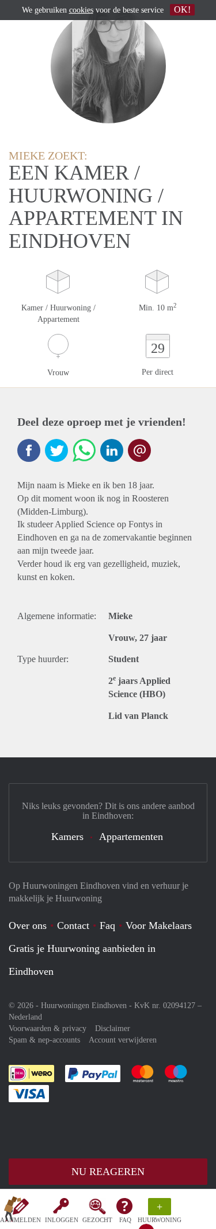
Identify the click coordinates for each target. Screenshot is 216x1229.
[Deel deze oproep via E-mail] (139, 450)
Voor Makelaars (159, 925)
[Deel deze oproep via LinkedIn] (111, 450)
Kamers (67, 836)
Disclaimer (112, 1028)
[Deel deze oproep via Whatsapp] (84, 450)
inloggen (61, 1219)
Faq (107, 925)
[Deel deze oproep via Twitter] (56, 450)
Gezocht (97, 1219)
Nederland (25, 1017)
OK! (182, 9)
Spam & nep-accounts (44, 1040)
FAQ (125, 1219)
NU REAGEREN (108, 1171)
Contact (73, 925)
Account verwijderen (123, 1040)
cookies (81, 10)
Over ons (28, 925)
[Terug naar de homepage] (12, 1211)
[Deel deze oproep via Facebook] (28, 450)
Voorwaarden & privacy (47, 1028)
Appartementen (131, 836)
